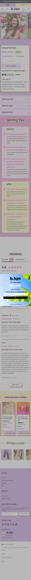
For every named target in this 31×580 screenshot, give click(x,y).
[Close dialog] (30, 275)
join (15, 298)
